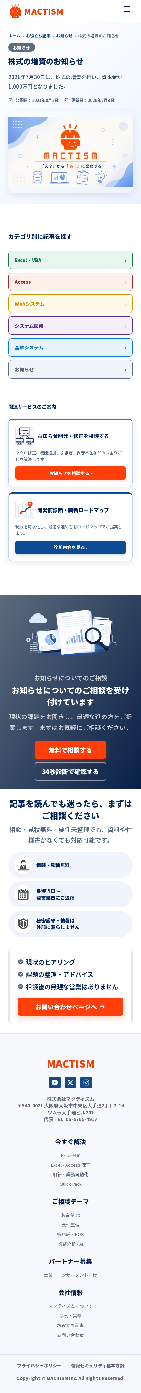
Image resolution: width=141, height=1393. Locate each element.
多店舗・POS (70, 1234)
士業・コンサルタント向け (70, 1275)
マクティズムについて (71, 1306)
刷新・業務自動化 (70, 1174)
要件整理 (70, 1224)
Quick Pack (71, 1184)
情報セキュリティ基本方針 (97, 1365)
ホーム (14, 35)
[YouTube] (55, 1082)
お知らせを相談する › (70, 473)
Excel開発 (70, 1155)
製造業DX (70, 1215)
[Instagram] (86, 1082)
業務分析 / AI (70, 1244)
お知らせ (64, 35)
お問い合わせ (70, 1334)
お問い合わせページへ (66, 1006)
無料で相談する (70, 749)
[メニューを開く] (127, 11)
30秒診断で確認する (70, 771)
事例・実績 (71, 1315)
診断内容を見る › (70, 547)
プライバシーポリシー (39, 1365)
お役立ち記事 (38, 35)
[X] (70, 1082)
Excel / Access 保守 (70, 1165)
